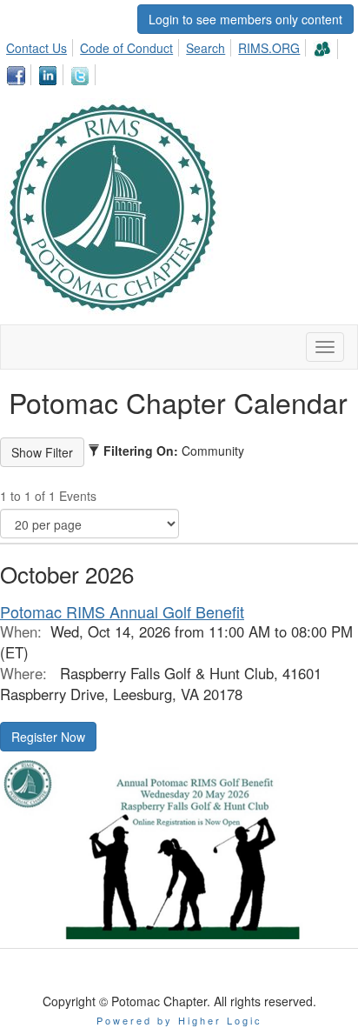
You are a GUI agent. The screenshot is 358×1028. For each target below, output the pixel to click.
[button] (48, 736)
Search (205, 48)
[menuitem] (41, 45)
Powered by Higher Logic (179, 1020)
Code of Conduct (126, 48)
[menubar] (179, 59)
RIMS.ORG (269, 48)
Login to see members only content (245, 19)
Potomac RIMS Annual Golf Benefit (122, 611)
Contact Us (36, 48)
